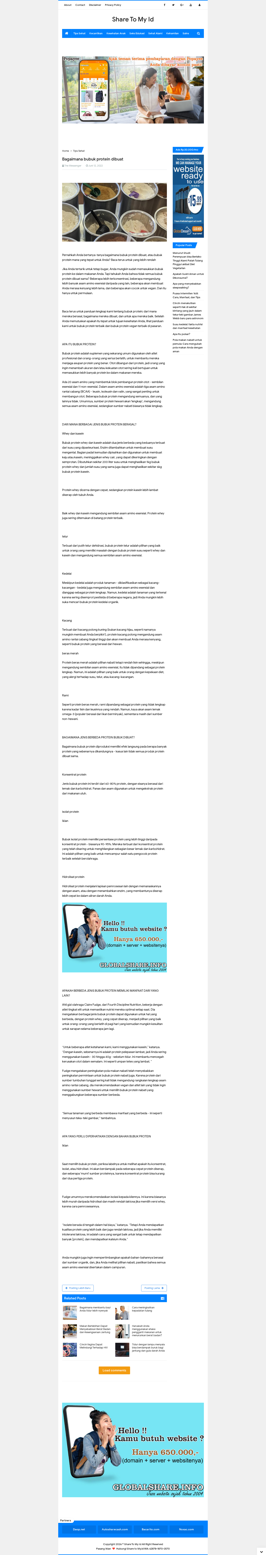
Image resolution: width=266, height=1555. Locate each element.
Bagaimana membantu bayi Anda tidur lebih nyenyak (95, 1309)
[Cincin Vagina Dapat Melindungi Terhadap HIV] (88, 1341)
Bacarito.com (150, 1529)
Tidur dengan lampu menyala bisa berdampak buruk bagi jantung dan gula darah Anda (148, 1347)
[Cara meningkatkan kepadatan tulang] (141, 1304)
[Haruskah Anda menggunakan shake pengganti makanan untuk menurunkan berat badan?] (141, 1323)
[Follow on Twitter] (173, 5)
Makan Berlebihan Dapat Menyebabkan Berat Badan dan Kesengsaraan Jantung (95, 1329)
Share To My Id (132, 1544)
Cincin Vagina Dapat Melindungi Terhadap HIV (94, 1346)
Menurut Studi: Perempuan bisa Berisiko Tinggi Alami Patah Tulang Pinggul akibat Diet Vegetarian (188, 260)
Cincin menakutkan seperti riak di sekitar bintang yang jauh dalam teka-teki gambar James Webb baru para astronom (188, 311)
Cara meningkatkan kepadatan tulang (143, 1309)
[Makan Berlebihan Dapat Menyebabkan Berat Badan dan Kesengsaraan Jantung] (88, 1323)
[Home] (66, 33)
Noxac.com (186, 1529)
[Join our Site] (199, 5)
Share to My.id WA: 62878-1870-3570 (148, 1548)
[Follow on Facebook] (164, 5)
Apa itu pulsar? (181, 334)
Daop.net (79, 1529)
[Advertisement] (133, 46)
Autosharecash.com (115, 1529)
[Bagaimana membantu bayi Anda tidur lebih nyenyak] (88, 1304)
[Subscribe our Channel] (190, 5)
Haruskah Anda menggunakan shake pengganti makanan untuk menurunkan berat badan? (147, 1330)
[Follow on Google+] (182, 5)
